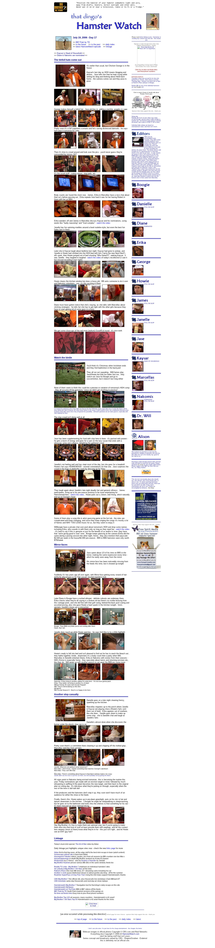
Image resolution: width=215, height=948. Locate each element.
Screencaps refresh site (63, 854)
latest (138, 919)
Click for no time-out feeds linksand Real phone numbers (146, 70)
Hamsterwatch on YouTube (65, 889)
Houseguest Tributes (62, 857)
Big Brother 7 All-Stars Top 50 (65, 899)
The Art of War (81, 844)
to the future (81, 44)
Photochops (59, 861)
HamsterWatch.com (130, 934)
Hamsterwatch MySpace (63, 887)
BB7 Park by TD (83, 42)
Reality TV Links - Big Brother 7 (66, 867)
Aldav (56, 852)
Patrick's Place (60, 871)
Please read (135, 37)
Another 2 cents (60, 873)
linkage (109, 47)
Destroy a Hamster (88, 861)
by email (140, 464)
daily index (110, 44)
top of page (82, 919)
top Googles (137, 87)
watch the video (103, 223)
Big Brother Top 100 (62, 897)
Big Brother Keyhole (62, 863)
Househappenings (61, 859)
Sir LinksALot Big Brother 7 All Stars (68, 869)
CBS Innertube (60, 881)
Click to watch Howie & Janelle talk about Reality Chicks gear (146, 93)
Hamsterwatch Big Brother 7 (65, 885)
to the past (95, 44)
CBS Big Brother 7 (61, 879)
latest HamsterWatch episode (88, 47)
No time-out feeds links (63, 893)
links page (111, 848)
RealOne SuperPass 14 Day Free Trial (69, 875)
